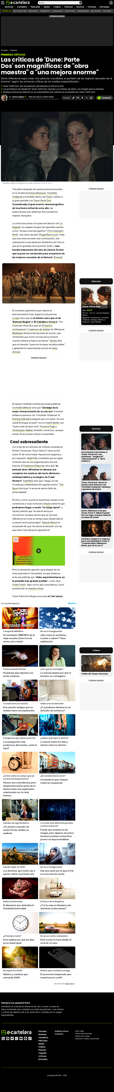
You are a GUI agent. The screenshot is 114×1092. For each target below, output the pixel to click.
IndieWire (28, 481)
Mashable (17, 333)
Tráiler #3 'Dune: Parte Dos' (94, 673)
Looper (16, 318)
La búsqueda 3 (57, 11)
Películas (35, 6)
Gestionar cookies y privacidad (87, 1039)
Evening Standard (21, 419)
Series (47, 6)
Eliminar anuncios (57, 16)
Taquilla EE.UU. (45, 11)
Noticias (9, 6)
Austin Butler (52, 422)
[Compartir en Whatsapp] (91, 98)
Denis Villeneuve (37, 193)
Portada (4, 50)
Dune (49, 196)
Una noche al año (20, 11)
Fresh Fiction (19, 584)
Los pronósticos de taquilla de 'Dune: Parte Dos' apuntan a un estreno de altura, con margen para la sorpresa (53, 89)
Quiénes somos (61, 1031)
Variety (53, 340)
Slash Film (32, 458)
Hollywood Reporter (34, 465)
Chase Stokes (70, 11)
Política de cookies (82, 1036)
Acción (99, 313)
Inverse (58, 257)
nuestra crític (35, 588)
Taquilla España (83, 11)
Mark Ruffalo (33, 11)
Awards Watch (49, 522)
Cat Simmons (95, 318)
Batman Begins (21, 322)
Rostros (80, 6)
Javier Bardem (95, 322)
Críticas (92, 6)
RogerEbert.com (48, 234)
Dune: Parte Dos (42, 200)
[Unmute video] (38, 550)
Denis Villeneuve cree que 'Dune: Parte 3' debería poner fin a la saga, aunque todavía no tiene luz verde (96, 514)
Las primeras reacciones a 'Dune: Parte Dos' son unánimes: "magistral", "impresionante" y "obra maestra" (94, 456)
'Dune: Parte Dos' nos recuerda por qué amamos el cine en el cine (33, 86)
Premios (68, 6)
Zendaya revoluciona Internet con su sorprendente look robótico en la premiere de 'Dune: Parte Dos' (49, 92)
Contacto (59, 1034)
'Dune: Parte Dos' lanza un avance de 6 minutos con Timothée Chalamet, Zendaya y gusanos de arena (95, 486)
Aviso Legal (79, 1031)
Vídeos (57, 6)
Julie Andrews (95, 11)
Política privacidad (83, 1033)
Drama (84, 315)
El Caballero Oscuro (45, 322)
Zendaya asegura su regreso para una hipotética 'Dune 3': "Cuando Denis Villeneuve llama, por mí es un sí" (95, 542)
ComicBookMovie (21, 407)
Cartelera (22, 6)
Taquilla (42, 1053)
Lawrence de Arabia (39, 329)
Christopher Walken (22, 430)
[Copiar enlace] (73, 98)
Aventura (106, 313)
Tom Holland (107, 11)
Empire (47, 503)
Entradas (104, 6)
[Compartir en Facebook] (82, 98)
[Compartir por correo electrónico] (78, 98)
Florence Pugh (47, 426)
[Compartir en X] (87, 98)
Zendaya (47, 407)
